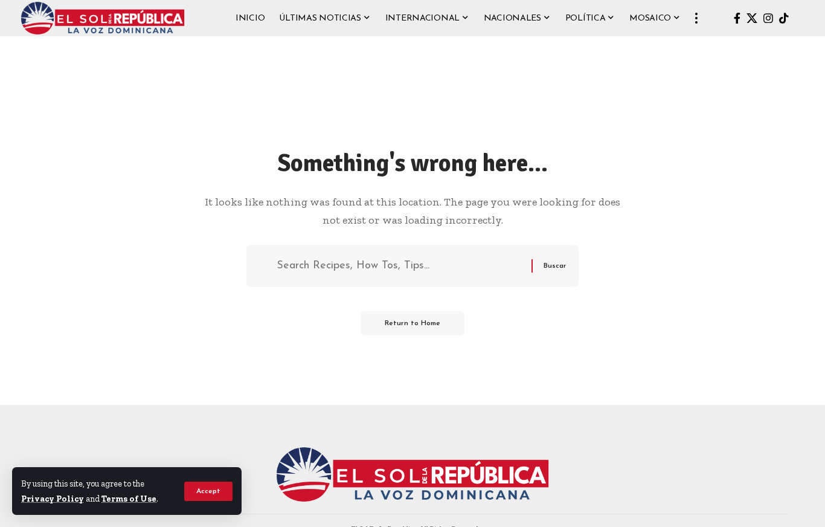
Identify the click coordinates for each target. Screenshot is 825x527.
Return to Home (412, 323)
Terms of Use (128, 498)
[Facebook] (737, 18)
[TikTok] (784, 18)
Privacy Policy (52, 498)
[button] (208, 491)
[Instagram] (768, 18)
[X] (751, 18)
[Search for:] (399, 266)
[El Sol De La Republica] (102, 18)
